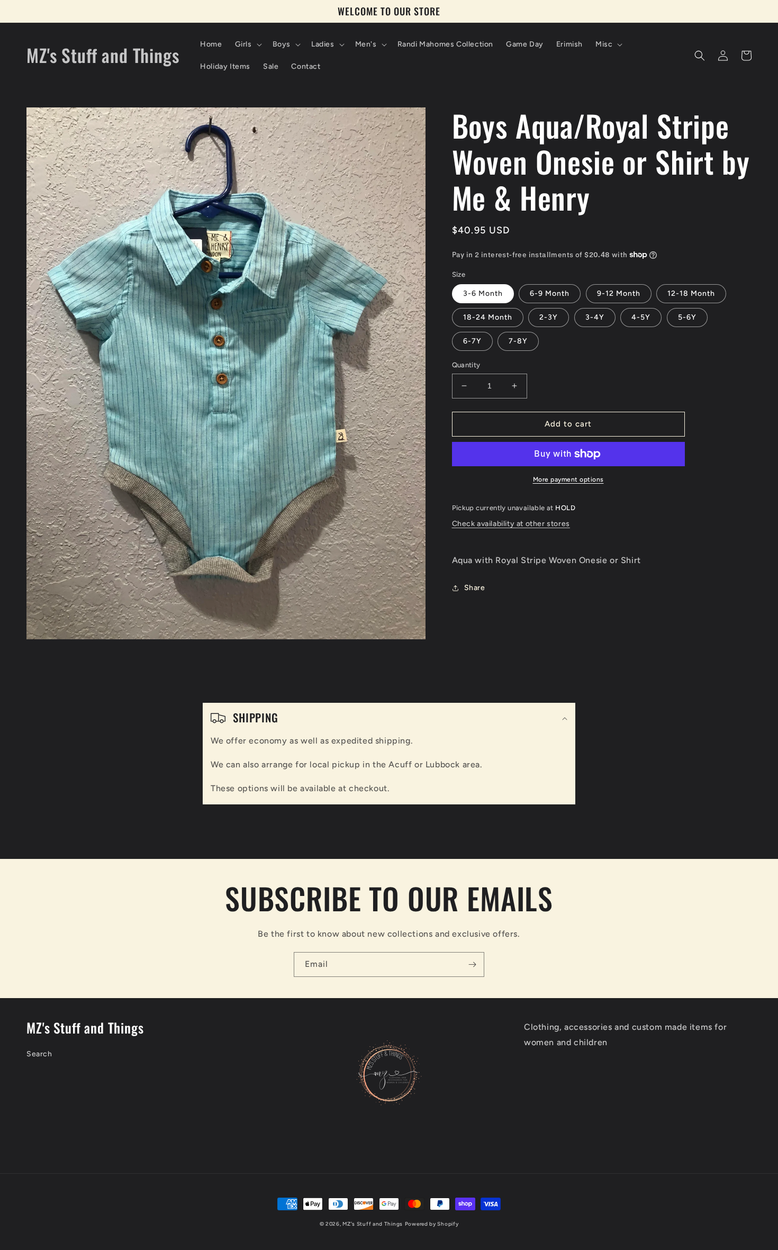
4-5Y (640, 317)
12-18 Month (691, 293)
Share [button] (474, 587)
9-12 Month (618, 293)
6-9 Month (549, 293)
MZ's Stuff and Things (372, 1223)
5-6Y (687, 317)
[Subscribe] (472, 964)
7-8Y (518, 341)
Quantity (466, 365)
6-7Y (472, 341)
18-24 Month (487, 317)
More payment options (568, 479)
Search (39, 1053)
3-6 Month (483, 293)
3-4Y (594, 317)
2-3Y (548, 317)
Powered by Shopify (432, 1223)
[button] (247, 44)
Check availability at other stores (511, 523)
